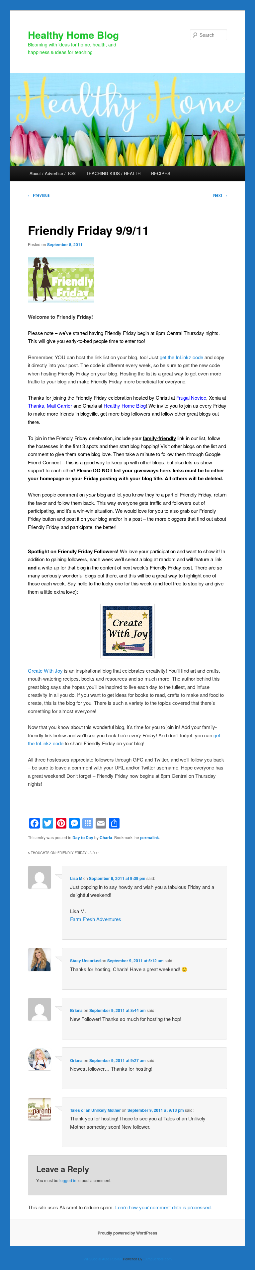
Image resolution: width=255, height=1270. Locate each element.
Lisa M (76, 878)
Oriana (76, 1060)
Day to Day (82, 837)
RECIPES (160, 173)
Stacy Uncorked (85, 961)
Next (220, 195)
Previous (39, 195)
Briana (76, 1010)
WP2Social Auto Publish (103, 1258)
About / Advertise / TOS (53, 173)
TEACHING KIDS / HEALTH (113, 173)
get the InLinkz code (181, 357)
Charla (106, 837)
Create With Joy (45, 670)
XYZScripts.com (158, 1258)
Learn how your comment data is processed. (163, 1207)
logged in (67, 1180)
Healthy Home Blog (73, 35)
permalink (149, 837)
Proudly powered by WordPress (127, 1233)
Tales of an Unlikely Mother (95, 1110)
